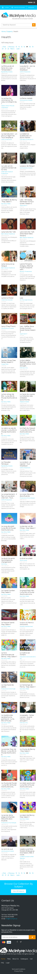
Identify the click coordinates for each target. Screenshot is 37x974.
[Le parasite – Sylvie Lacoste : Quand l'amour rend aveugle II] (28, 707)
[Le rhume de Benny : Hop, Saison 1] (28, 741)
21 (5, 49)
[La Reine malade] (28, 90)
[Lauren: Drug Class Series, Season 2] (9, 352)
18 (30, 47)
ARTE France (23, 560)
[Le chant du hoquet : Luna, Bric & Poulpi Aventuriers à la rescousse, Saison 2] (28, 420)
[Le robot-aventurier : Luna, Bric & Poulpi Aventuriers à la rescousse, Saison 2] (28, 775)
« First (4, 47)
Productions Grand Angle (8, 688)
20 (3, 49)
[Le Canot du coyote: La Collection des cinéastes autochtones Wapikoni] (28, 386)
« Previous (10, 47)
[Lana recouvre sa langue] (9, 256)
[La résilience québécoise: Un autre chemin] (28, 126)
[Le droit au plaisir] (28, 550)
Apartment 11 (23, 205)
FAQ (2, 963)
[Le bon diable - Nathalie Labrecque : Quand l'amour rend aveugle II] (28, 352)
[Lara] (28, 290)
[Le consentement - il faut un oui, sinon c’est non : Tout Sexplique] (9, 486)
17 (27, 47)
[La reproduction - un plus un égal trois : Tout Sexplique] (9, 126)
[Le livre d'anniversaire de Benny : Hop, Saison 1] (9, 644)
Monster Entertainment (26, 626)
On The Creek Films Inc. (26, 300)
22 (8, 49)
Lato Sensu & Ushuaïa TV (26, 139)
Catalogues (24, 959)
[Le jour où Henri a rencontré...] (28, 614)
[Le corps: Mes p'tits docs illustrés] (28, 486)
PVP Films (4, 564)
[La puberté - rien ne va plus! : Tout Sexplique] (28, 58)
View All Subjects (18, 891)
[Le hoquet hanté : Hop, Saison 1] (9, 614)
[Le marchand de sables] (9, 677)
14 (19, 47)
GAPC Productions (25, 71)
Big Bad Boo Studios (6, 71)
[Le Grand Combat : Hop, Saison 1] (9, 582)
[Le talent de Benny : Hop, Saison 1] (28, 807)
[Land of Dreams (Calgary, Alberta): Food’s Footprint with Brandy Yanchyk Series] (28, 256)
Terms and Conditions (18, 969)
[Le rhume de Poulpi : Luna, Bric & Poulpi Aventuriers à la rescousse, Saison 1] (9, 775)
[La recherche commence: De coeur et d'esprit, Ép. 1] (9, 90)
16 (24, 47)
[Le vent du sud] (9, 841)
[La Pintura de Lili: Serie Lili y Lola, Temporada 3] (9, 58)
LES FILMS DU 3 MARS (26, 100)
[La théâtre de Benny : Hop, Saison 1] (9, 191)
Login (7, 7)
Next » (12, 49)
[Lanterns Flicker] (9, 290)
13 (16, 47)
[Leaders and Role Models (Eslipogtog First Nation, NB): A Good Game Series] (28, 841)
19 (32, 47)
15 (21, 47)
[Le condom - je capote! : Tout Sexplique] (28, 454)
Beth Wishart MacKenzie (8, 234)
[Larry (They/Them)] (9, 318)
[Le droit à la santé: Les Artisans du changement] (9, 550)
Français (31, 7)
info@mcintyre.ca (11, 919)
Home (3, 31)
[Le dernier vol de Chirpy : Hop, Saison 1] (28, 518)
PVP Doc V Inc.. (24, 367)
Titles (9, 959)
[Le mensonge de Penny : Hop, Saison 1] (28, 677)
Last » (18, 49)
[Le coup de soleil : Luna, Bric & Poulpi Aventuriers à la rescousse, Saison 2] (9, 518)
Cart (31, 959)
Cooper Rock (4, 364)
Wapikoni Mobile (24, 401)
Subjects (9, 31)
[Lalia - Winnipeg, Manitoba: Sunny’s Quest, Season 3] (28, 191)
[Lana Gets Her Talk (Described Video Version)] (28, 224)
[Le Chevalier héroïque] (9, 454)
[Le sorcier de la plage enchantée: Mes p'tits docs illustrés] (9, 807)
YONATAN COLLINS (6, 300)
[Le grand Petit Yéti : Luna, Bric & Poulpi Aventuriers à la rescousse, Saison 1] (28, 582)
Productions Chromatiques (27, 498)
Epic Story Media (5, 203)
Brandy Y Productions (26, 271)
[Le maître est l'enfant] (28, 644)
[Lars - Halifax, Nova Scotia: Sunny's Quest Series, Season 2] (28, 318)
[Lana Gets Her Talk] (9, 224)
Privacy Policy (18, 971)
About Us (15, 959)
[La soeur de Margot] (28, 158)
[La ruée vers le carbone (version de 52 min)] (9, 158)
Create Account (19, 7)
